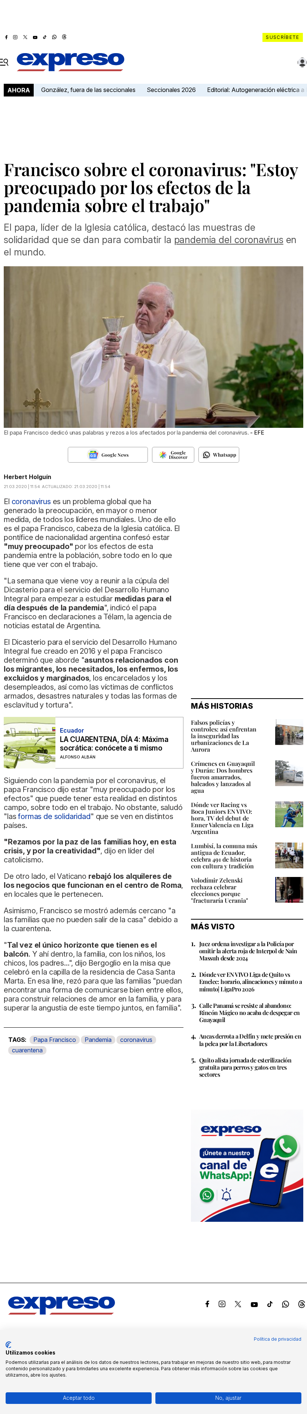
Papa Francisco (54, 1039)
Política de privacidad (277, 1339)
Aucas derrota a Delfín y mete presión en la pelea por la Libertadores (250, 1039)
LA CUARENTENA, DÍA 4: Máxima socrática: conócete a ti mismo (114, 743)
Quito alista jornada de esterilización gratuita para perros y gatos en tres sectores (245, 1067)
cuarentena (27, 1050)
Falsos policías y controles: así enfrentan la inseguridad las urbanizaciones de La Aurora (223, 735)
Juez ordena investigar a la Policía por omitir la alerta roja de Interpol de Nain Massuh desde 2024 (248, 951)
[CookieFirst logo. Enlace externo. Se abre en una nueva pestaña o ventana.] (8, 1344)
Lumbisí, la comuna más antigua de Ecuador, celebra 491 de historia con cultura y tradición (224, 856)
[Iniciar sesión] (302, 62)
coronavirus (136, 1039)
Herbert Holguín (27, 477)
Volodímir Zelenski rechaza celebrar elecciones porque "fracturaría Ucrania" (219, 890)
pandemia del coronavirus (228, 239)
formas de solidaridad (54, 816)
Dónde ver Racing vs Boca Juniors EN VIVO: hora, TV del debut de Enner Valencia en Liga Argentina (222, 818)
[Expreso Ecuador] (61, 1312)
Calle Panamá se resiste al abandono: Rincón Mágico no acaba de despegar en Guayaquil (249, 1013)
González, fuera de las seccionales (88, 89)
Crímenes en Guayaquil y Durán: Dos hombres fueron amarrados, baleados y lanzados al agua (223, 777)
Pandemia (98, 1039)
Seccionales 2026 (171, 89)
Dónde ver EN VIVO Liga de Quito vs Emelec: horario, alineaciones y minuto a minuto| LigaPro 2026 (250, 981)
